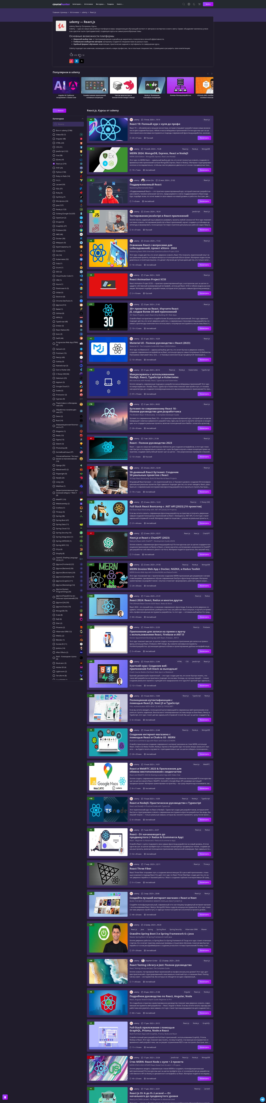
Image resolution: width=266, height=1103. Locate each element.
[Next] (211, 73)
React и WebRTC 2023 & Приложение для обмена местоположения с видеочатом (155, 770)
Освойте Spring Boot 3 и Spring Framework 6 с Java (162, 933)
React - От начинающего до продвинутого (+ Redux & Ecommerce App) (156, 836)
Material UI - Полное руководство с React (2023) (160, 342)
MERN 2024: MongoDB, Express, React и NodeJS (159, 153)
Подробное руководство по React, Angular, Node (161, 996)
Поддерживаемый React (145, 184)
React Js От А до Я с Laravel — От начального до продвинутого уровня (154, 1095)
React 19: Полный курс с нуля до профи (155, 123)
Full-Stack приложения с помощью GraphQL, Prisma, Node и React (152, 1029)
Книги (119, 4)
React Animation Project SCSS (148, 279)
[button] (71, 54)
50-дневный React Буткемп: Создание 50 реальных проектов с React (154, 474)
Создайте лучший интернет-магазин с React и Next (163, 897)
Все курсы (100, 4)
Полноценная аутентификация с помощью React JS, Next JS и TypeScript (154, 702)
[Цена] (199, 4)
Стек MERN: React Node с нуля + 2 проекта (156, 1061)
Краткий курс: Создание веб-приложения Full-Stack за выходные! (153, 667)
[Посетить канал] (262, 1099)
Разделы (110, 4)
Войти (208, 4)
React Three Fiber (140, 868)
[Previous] (207, 73)
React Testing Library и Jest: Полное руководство (161, 965)
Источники (88, 4)
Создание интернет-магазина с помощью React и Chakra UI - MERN (152, 736)
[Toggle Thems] (194, 4)
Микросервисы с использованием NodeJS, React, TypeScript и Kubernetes (154, 376)
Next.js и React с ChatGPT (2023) (150, 537)
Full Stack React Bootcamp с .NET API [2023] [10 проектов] (166, 506)
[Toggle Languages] (189, 4)
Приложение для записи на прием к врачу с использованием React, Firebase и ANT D (157, 633)
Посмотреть (204, 138)
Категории (77, 4)
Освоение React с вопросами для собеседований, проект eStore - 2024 (153, 247)
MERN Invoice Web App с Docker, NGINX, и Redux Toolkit (165, 569)
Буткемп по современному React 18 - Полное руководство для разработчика (155, 410)
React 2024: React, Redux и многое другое (156, 600)
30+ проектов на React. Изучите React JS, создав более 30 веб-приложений (154, 310)
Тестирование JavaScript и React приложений (159, 215)
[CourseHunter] (61, 4)
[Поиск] (184, 4)
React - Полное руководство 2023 (151, 442)
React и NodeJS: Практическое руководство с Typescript (165, 802)
